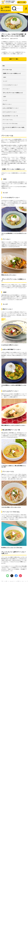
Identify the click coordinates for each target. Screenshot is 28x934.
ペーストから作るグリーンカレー (10, 85)
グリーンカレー (6, 88)
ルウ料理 (17, 581)
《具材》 (5, 77)
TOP (2, 581)
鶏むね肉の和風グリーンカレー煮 (10, 115)
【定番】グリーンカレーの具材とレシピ (12, 73)
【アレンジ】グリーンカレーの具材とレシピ (13, 92)
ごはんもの (11, 581)
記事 (6, 581)
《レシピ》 (5, 81)
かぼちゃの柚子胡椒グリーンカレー (11, 108)
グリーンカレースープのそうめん (10, 123)
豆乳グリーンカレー (7, 104)
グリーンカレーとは (7, 69)
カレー (23, 581)
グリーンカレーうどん (8, 119)
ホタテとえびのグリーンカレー (10, 112)
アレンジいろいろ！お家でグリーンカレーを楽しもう (14, 128)
